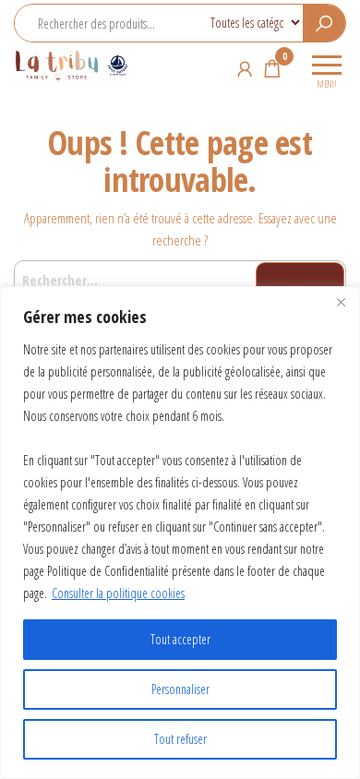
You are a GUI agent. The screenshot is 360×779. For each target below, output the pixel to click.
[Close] (341, 302)
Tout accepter (180, 639)
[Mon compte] (245, 68)
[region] (180, 532)
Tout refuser (180, 739)
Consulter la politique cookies (118, 593)
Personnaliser (180, 689)
